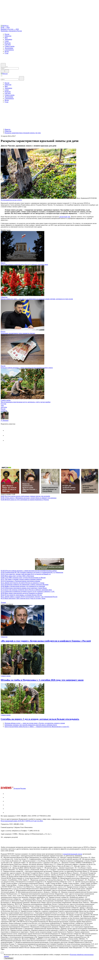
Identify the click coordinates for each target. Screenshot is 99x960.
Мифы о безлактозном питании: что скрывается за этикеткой (23, 586)
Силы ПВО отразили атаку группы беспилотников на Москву (23, 577)
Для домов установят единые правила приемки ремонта (21, 579)
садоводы (4, 410)
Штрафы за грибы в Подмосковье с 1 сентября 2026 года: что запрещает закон (42, 680)
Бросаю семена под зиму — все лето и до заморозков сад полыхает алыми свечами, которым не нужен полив (37, 299)
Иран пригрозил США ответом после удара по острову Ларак (23, 598)
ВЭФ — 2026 (5, 27)
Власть (3, 263)
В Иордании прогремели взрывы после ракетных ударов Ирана (24, 588)
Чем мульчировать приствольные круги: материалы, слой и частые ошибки (25, 402)
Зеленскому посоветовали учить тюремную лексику (18, 333)
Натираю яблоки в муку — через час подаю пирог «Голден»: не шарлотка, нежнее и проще (35, 723)
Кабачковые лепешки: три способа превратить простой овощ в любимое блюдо (31, 725)
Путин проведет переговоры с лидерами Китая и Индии (21, 595)
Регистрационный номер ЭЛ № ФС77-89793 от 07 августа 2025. (22, 821)
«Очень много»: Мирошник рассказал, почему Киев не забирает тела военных (28, 498)
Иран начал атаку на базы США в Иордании (17, 576)
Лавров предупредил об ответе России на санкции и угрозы (22, 583)
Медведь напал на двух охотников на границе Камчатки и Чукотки (25, 499)
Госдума (3, 404)
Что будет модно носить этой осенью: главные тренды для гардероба (25, 496)
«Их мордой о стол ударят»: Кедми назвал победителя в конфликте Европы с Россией (46, 641)
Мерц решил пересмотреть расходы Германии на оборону (22, 593)
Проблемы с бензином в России (11, 31)
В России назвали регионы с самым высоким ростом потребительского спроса (27, 367)
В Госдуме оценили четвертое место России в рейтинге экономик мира (24, 264)
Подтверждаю (9, 958)
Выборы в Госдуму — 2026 (10, 29)
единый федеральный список (72, 854)
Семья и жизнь (6, 400)
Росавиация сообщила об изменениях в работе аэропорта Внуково (24, 584)
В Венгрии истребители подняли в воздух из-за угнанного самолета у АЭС (28, 591)
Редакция (17, 788)
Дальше (3, 602)
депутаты (4, 407)
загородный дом (64, 216)
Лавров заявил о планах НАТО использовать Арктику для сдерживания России (29, 596)
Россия (3, 366)
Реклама (23, 788)
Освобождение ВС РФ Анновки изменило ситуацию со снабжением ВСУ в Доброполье (32, 572)
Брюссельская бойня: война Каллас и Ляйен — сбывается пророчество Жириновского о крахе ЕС (37, 726)
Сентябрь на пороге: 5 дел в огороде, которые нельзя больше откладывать (40, 719)
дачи (2, 405)
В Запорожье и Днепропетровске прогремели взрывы (20, 581)
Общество (4, 297)
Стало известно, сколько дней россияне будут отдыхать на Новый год (26, 574)
